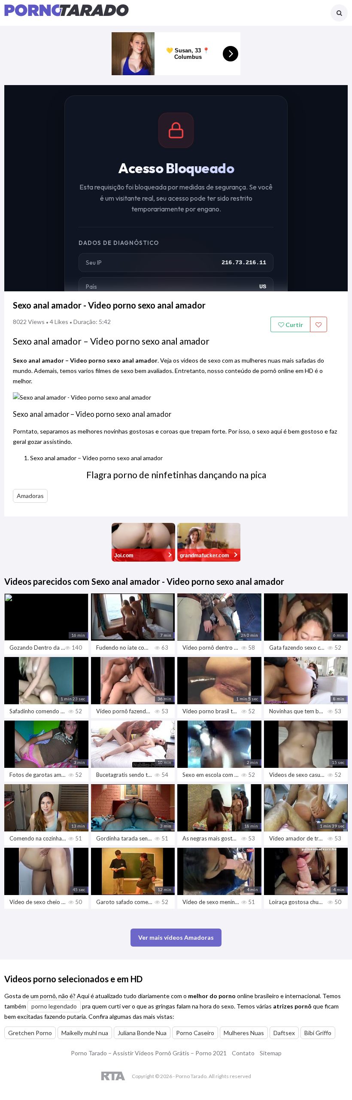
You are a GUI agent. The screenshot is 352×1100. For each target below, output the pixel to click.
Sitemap (271, 1053)
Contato (243, 1053)
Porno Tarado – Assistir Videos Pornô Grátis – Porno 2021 (149, 1053)
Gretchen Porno (30, 1032)
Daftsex (284, 1032)
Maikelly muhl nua (84, 1032)
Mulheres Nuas (244, 1032)
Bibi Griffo (317, 1032)
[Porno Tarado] (66, 14)
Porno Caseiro (195, 1032)
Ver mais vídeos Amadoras (176, 937)
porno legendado (54, 1006)
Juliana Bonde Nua (142, 1032)
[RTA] (113, 1076)
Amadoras (30, 495)
